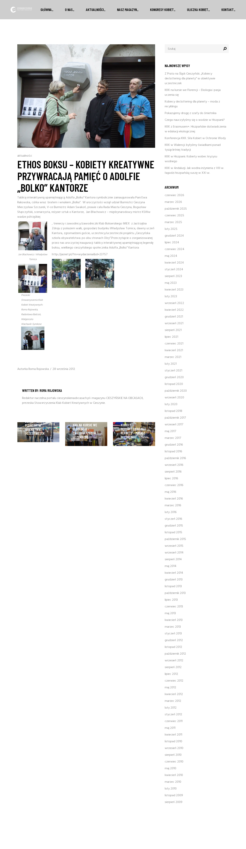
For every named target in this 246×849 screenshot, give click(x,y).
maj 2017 (170, 431)
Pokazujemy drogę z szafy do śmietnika (190, 113)
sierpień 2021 (173, 330)
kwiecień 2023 (174, 289)
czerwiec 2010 (174, 761)
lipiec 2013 (171, 599)
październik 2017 (175, 417)
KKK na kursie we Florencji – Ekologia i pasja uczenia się (85, 431)
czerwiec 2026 (174, 195)
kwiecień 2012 (174, 694)
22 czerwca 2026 (36, 404)
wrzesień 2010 (174, 748)
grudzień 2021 (174, 316)
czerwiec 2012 (174, 680)
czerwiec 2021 (174, 343)
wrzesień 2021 (174, 323)
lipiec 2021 (171, 336)
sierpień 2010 (173, 754)
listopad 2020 (174, 384)
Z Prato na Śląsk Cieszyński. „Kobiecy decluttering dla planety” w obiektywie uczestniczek (37, 421)
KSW (145, 212)
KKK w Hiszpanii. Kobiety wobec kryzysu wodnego (191, 159)
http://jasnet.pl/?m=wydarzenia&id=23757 (80, 254)
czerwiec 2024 (174, 249)
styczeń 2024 (174, 269)
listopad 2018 (173, 411)
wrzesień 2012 (174, 660)
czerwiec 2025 (174, 215)
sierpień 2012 (173, 667)
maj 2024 (171, 256)
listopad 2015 (173, 532)
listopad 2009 (174, 795)
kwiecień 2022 (174, 309)
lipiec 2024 (172, 242)
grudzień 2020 (174, 377)
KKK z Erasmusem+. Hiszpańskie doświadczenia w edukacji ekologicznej (195, 129)
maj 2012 (170, 687)
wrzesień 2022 (174, 303)
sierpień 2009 (173, 802)
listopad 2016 (173, 451)
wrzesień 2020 (174, 397)
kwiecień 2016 (174, 498)
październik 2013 (175, 593)
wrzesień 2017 (174, 424)
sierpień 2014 (173, 559)
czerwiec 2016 (174, 485)
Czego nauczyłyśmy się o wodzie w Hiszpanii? (195, 120)
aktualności (24, 155)
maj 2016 (170, 492)
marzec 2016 (173, 505)
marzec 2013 (173, 626)
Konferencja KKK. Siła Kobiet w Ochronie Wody (195, 138)
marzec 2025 (173, 222)
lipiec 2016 (171, 478)
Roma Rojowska (38, 369)
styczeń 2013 (173, 633)
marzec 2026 (173, 202)
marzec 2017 (173, 438)
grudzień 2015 (174, 525)
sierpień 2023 (173, 276)
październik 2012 (175, 653)
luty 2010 (171, 788)
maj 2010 (170, 768)
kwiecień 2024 (174, 262)
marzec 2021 (173, 357)
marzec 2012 (173, 701)
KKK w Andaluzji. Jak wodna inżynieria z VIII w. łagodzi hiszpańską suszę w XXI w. (194, 171)
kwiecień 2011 (173, 734)
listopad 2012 (173, 647)
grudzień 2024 (174, 235)
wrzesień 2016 (174, 465)
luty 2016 (171, 512)
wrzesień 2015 (174, 545)
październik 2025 (176, 208)
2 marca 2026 (82, 420)
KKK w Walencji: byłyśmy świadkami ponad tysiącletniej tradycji (193, 147)
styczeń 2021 (173, 370)
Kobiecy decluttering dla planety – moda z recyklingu (133, 431)
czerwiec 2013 (174, 606)
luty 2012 (171, 707)
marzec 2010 (173, 781)
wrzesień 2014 (174, 552)
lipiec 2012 (171, 674)
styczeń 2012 (173, 714)
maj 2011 (170, 728)
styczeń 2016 (173, 518)
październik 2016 (175, 458)
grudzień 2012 (174, 640)
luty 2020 (171, 404)
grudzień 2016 (174, 444)
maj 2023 (171, 283)
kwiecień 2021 (174, 350)
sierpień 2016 (173, 471)
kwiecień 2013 (174, 620)
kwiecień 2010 (174, 775)
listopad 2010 (173, 741)
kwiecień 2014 (174, 572)
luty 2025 (171, 229)
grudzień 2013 (174, 579)
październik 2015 (175, 539)
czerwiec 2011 (174, 721)
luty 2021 (171, 363)
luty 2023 (171, 296)
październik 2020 (176, 390)
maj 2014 (170, 566)
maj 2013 (170, 613)
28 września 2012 (63, 369)
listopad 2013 (173, 586)
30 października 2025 (134, 420)
